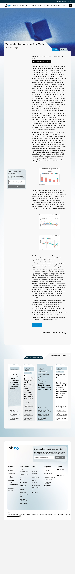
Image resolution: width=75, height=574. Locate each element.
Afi (32, 469)
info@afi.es (47, 470)
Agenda (49, 5)
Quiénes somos (24, 474)
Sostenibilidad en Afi (24, 495)
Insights (15, 5)
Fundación (23, 492)
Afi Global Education (34, 472)
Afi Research (35, 492)
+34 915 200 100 (48, 473)
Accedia (34, 480)
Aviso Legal (22, 514)
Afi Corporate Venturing (23, 504)
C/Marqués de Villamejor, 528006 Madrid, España (47, 484)
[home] (7, 5)
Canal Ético (68, 514)
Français (69, 1)
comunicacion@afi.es (49, 477)
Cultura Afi (23, 477)
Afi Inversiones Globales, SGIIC (36, 486)
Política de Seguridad (32, 514)
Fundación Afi (35, 482)
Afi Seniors (35, 489)
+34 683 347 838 (48, 479)
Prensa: (46, 476)
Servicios (22, 479)
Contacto (56, 5)
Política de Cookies (58, 514)
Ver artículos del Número (41, 61)
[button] (23, 5)
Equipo (22, 489)
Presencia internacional (23, 500)
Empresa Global (24, 471)
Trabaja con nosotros (23, 486)
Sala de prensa (24, 482)
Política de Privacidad (46, 514)
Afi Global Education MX (35, 476)
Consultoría (11, 473)
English (64, 1)
